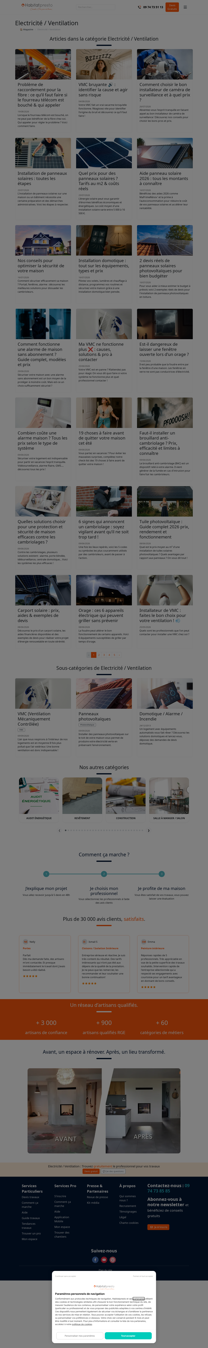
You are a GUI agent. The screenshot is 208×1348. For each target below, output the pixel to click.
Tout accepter (128, 1335)
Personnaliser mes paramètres (80, 1335)
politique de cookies (82, 1324)
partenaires (138, 1298)
